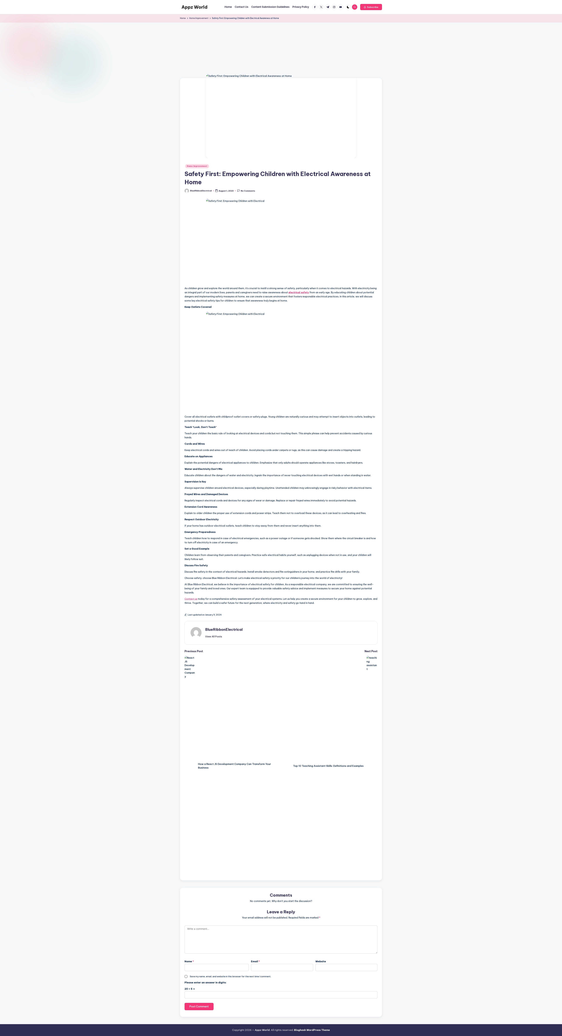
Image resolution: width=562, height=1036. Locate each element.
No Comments (248, 191)
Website (320, 961)
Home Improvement (197, 166)
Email (255, 961)
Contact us (191, 598)
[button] (371, 7)
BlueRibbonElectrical (224, 629)
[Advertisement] (281, 44)
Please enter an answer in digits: (205, 982)
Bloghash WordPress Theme (312, 1030)
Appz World (194, 7)
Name (189, 961)
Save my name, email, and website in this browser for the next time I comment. (230, 976)
